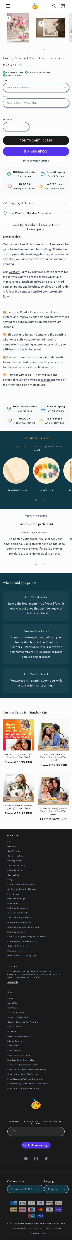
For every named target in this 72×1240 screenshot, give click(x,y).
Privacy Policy (14, 860)
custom (46, 379)
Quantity (7, 120)
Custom (14, 272)
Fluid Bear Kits (15, 1026)
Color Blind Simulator (18, 1055)
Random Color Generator (20, 1060)
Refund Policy (14, 870)
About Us (12, 1003)
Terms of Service (16, 865)
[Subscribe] (60, 1131)
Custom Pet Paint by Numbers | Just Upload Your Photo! (18, 807)
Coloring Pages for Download (23, 927)
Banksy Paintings (16, 898)
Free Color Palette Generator (23, 1064)
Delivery (11, 846)
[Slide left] (28, 49)
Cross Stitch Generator (19, 917)
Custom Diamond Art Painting (23, 1022)
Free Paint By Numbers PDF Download (27, 1083)
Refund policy (59, 1223)
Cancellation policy (37, 1233)
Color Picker (14, 1050)
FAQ (9, 841)
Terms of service (35, 1228)
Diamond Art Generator (19, 922)
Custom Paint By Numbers (20, 884)
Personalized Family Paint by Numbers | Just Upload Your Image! (53, 811)
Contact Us (13, 875)
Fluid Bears (13, 894)
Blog (9, 879)
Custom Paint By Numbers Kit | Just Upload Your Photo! (18, 755)
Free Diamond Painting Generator (25, 1079)
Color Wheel (13, 1045)
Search (11, 998)
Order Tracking (15, 855)
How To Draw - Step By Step (21, 955)
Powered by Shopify (43, 1223)
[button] (8, 6)
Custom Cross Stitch (17, 1017)
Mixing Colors (14, 950)
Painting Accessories (18, 908)
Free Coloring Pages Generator (24, 1088)
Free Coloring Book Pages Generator (27, 936)
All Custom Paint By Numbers (22, 889)
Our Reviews (13, 851)
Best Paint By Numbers (19, 1036)
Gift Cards (13, 1007)
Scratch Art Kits (15, 1012)
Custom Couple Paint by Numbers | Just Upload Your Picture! (53, 757)
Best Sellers (13, 903)
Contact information (53, 1228)
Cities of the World (17, 912)
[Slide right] (44, 49)
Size (5, 96)
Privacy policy (19, 1228)
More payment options (36, 160)
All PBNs (11, 1031)
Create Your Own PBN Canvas (22, 1074)
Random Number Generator (22, 941)
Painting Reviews (16, 932)
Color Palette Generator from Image (26, 1069)
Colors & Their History (19, 946)
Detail (6, 81)
